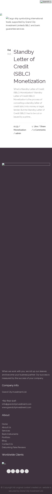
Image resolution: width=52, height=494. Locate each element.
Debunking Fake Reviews (14, 447)
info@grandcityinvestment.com (16, 404)
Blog (4, 441)
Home (5, 424)
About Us (6, 427)
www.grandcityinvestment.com (16, 407)
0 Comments (39, 130)
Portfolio (6, 437)
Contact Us (7, 444)
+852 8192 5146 (9, 401)
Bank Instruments (10, 434)
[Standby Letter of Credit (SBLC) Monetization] (26, 30)
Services (6, 431)
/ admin (17, 133)
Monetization (20, 130)
